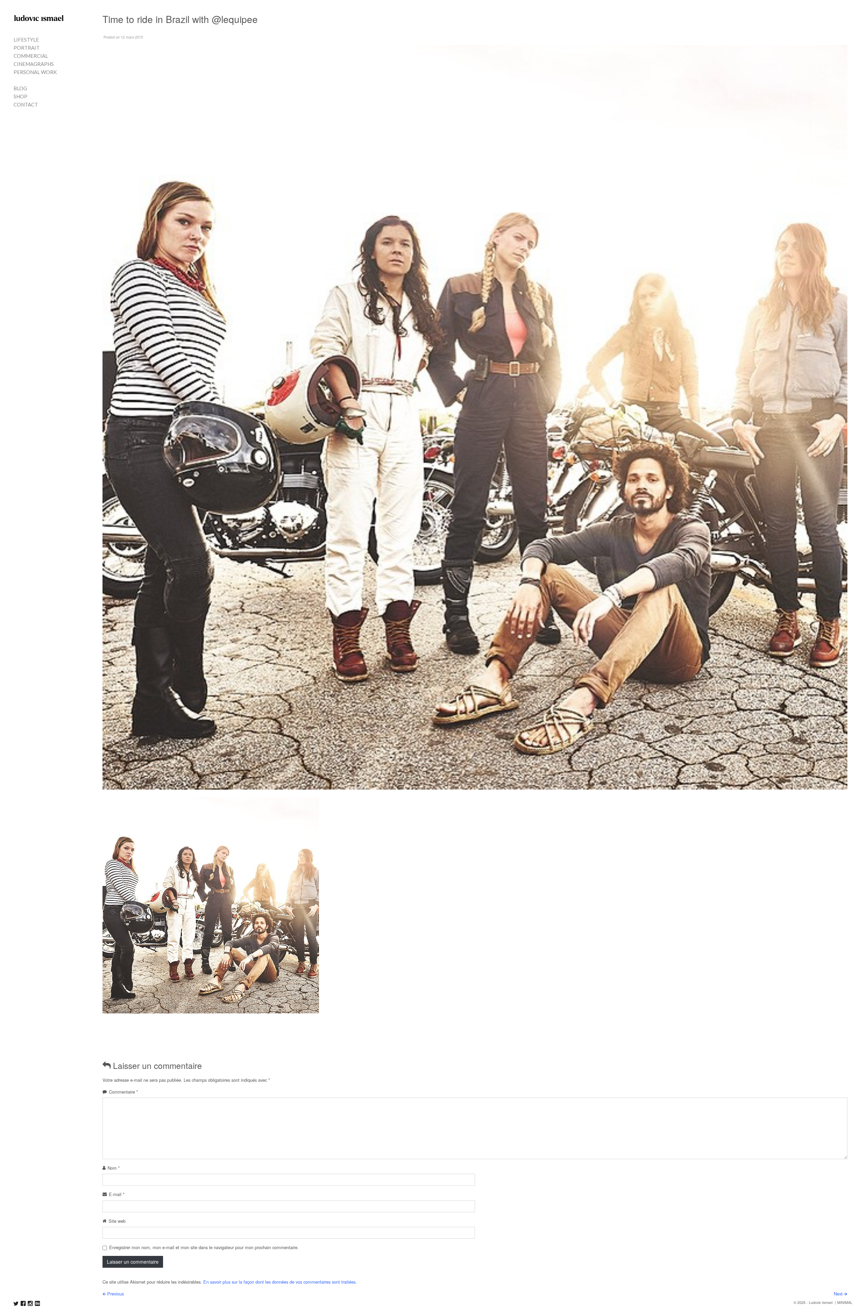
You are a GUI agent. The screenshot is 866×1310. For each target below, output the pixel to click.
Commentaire (123, 1092)
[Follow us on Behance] (37, 1303)
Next (838, 1293)
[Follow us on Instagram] (30, 1303)
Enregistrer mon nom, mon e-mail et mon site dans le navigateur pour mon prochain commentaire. (204, 1247)
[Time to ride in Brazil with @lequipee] (210, 905)
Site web (117, 1221)
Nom (114, 1168)
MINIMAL (844, 1302)
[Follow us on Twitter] (16, 1303)
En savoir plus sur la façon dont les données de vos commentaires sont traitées (279, 1282)
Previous (115, 1293)
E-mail (116, 1194)
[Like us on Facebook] (23, 1303)
